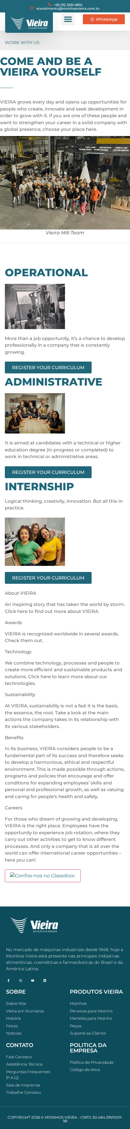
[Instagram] (20, 980)
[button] (68, 19)
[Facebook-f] (8, 980)
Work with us (22, 42)
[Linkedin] (44, 980)
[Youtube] (32, 980)
